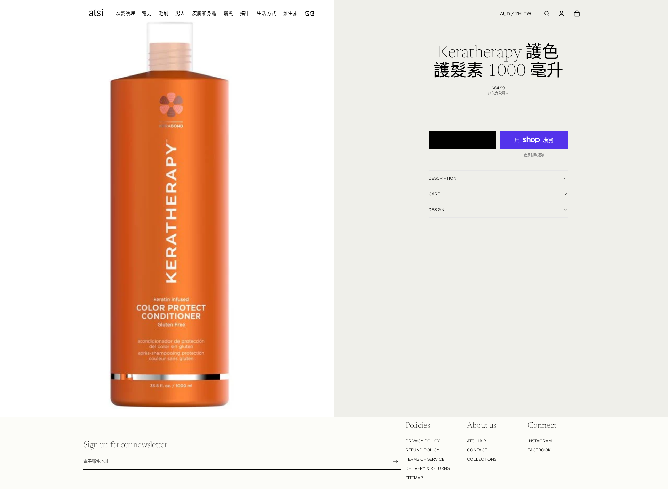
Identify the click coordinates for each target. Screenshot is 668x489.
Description (442, 178)
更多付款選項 (534, 155)
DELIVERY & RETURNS (428, 468)
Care (434, 194)
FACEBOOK (539, 450)
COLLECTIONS (481, 459)
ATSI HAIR (476, 441)
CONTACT (477, 450)
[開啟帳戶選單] (561, 13)
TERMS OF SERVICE (425, 459)
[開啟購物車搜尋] (547, 13)
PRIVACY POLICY (423, 441)
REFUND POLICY (422, 450)
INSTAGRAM (540, 441)
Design (436, 210)
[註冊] (396, 462)
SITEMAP (414, 478)
